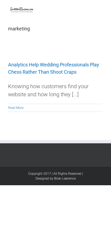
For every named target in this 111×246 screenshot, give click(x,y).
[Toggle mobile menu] (101, 8)
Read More (15, 108)
